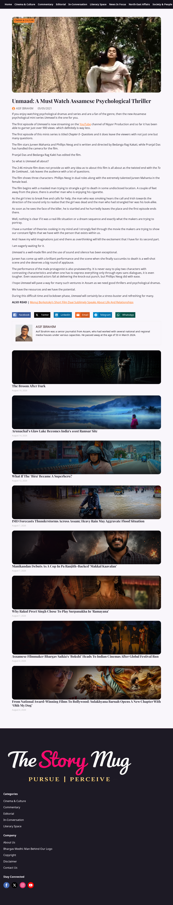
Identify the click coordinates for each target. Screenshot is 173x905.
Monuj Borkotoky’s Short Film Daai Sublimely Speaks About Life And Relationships (81, 302)
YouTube (85, 124)
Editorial (61, 4)
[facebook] (6, 885)
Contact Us (10, 867)
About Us (9, 842)
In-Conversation (77, 4)
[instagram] (23, 885)
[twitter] (14, 885)
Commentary (45, 4)
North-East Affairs (139, 4)
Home (8, 4)
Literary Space (98, 4)
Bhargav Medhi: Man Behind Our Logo (27, 849)
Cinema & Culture (25, 4)
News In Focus (117, 4)
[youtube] (31, 885)
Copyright (9, 855)
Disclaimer (10, 861)
